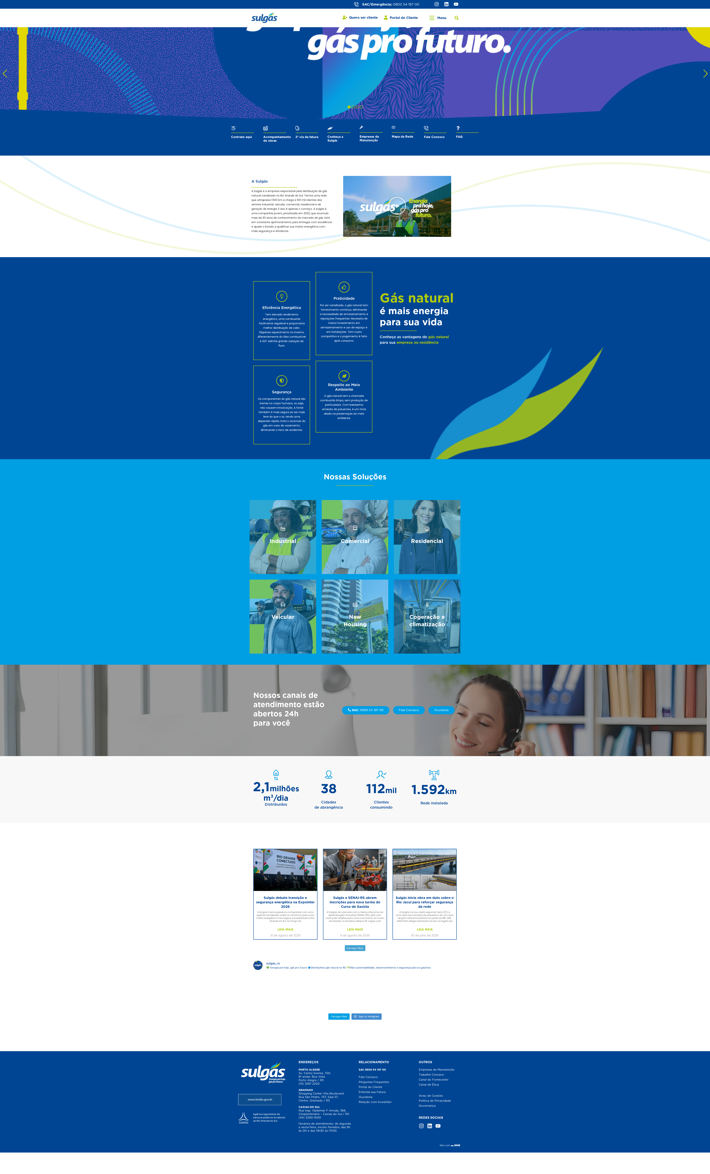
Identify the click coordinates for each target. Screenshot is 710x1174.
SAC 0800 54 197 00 (372, 1069)
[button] (457, 18)
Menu (441, 18)
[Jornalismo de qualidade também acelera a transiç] (285, 992)
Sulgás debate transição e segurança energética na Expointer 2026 (285, 902)
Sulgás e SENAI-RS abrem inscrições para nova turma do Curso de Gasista (355, 902)
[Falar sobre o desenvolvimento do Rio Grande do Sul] (355, 992)
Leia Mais (285, 929)
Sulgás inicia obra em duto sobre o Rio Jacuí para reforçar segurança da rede (425, 902)
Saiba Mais (283, 550)
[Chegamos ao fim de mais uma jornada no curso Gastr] (425, 992)
